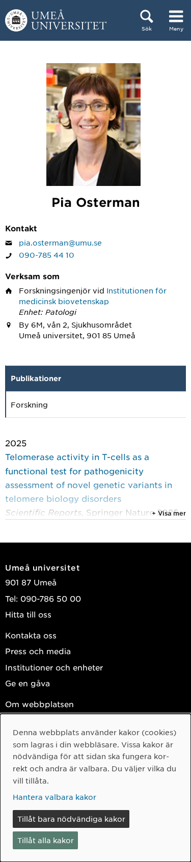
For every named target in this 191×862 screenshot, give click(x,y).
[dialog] (95, 788)
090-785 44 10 (46, 254)
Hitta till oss (28, 614)
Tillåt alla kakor (45, 840)
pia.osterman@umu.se (60, 242)
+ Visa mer (169, 513)
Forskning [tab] (29, 404)
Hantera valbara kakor (54, 796)
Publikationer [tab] (36, 378)
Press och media (38, 651)
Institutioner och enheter (54, 667)
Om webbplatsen (39, 704)
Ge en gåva (27, 683)
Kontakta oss (31, 635)
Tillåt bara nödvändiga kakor (71, 818)
